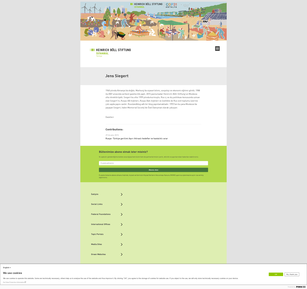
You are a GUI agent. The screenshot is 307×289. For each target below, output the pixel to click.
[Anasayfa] (111, 53)
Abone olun (153, 170)
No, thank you (291, 274)
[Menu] (217, 48)
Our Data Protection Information (13, 282)
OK (276, 274)
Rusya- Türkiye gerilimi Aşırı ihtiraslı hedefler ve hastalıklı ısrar (137, 139)
